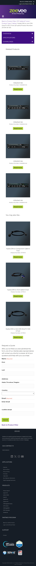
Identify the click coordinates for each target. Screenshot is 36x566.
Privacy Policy (27, 562)
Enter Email (6, 402)
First (3, 362)
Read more (18, 89)
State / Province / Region (10, 382)
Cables (14, 23)
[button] (12, 456)
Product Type (6, 23)
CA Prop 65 (19, 564)
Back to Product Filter (9, 21)
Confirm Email (7, 409)
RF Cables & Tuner (23, 21)
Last (3, 370)
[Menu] (3, 16)
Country (4, 390)
